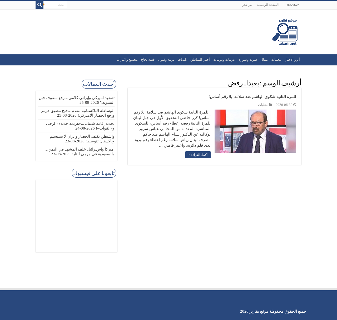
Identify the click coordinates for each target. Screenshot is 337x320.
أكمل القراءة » (198, 155)
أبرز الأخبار (292, 59)
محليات (276, 59)
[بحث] (39, 5)
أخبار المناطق (200, 59)
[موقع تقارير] (285, 31)
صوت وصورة (248, 59)
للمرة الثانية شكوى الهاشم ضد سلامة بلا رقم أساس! (252, 97)
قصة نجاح (148, 59)
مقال (264, 59)
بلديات (182, 59)
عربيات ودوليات (224, 59)
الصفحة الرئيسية (268, 5)
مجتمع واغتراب (127, 59)
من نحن (247, 5)
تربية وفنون (166, 59)
